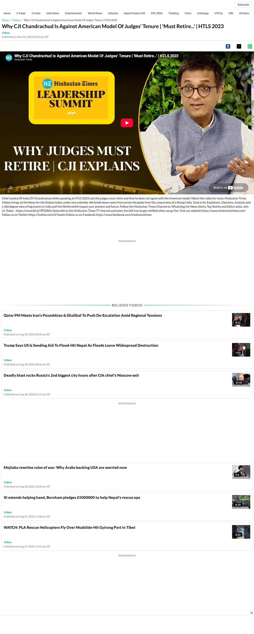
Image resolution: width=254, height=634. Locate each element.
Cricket (36, 13)
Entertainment (73, 13)
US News (244, 13)
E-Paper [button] (21, 13)
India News (52, 13)
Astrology (203, 13)
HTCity (219, 13)
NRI (231, 13)
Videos (16, 20)
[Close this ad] (251, 612)
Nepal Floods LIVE (134, 13)
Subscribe (243, 4)
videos (6, 32)
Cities (188, 13)
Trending (173, 13)
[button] (228, 46)
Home (7, 13)
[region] (127, 269)
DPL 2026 (157, 13)
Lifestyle (113, 13)
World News (95, 13)
